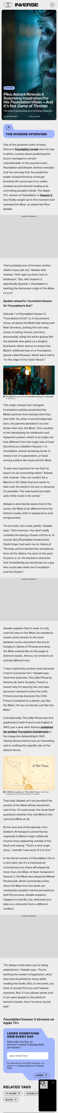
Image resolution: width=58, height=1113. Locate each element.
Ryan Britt (13, 116)
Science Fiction (35, 1093)
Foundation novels (27, 149)
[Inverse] (27, 4)
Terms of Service (25, 1065)
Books (9, 1099)
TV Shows (11, 1093)
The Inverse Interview (26, 134)
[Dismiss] (52, 1082)
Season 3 (46, 195)
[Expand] (42, 1082)
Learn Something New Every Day (23, 1034)
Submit (39, 1075)
